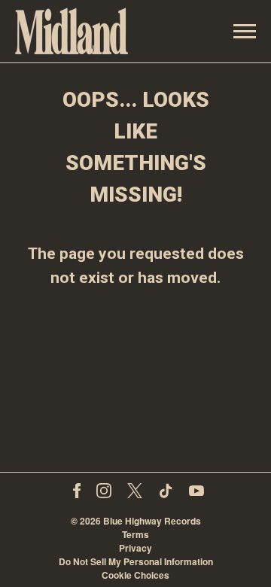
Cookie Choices (135, 575)
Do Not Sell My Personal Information (136, 561)
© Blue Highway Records (136, 521)
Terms (135, 534)
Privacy (135, 548)
